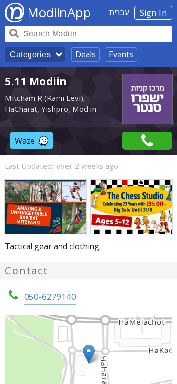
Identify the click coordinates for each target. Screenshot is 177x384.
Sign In (153, 13)
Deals (85, 54)
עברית (119, 12)
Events (121, 54)
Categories (30, 54)
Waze (25, 141)
